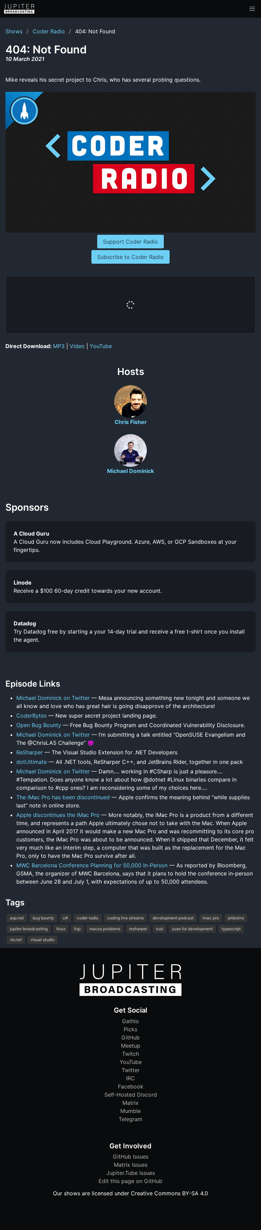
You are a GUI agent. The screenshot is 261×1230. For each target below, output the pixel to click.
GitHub (130, 1037)
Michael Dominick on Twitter (53, 697)
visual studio (42, 939)
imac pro (211, 917)
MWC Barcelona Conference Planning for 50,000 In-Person (92, 865)
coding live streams (125, 917)
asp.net (17, 917)
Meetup (130, 1045)
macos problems (104, 928)
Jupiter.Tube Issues (130, 1172)
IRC (130, 1078)
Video (77, 346)
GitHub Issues (131, 1156)
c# (65, 917)
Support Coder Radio (130, 241)
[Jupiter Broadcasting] (130, 994)
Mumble (130, 1111)
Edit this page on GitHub (130, 1181)
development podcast (173, 917)
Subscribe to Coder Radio (130, 256)
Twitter (131, 1070)
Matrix (130, 1102)
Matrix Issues (130, 1164)
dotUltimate (31, 761)
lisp (77, 928)
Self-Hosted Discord (130, 1094)
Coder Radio (49, 31)
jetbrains (236, 917)
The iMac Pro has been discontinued (63, 797)
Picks (130, 1029)
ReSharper (29, 752)
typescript (231, 928)
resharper (138, 928)
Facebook (130, 1086)
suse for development (192, 928)
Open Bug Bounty (38, 725)
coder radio (87, 917)
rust (159, 928)
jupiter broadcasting (29, 928)
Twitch (130, 1053)
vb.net (16, 939)
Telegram (130, 1119)
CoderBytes (31, 715)
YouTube (101, 346)
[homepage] (19, 9)
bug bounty (43, 917)
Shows (13, 31)
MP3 (59, 346)
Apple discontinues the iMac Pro (58, 814)
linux (60, 928)
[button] (252, 9)
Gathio (130, 1021)
